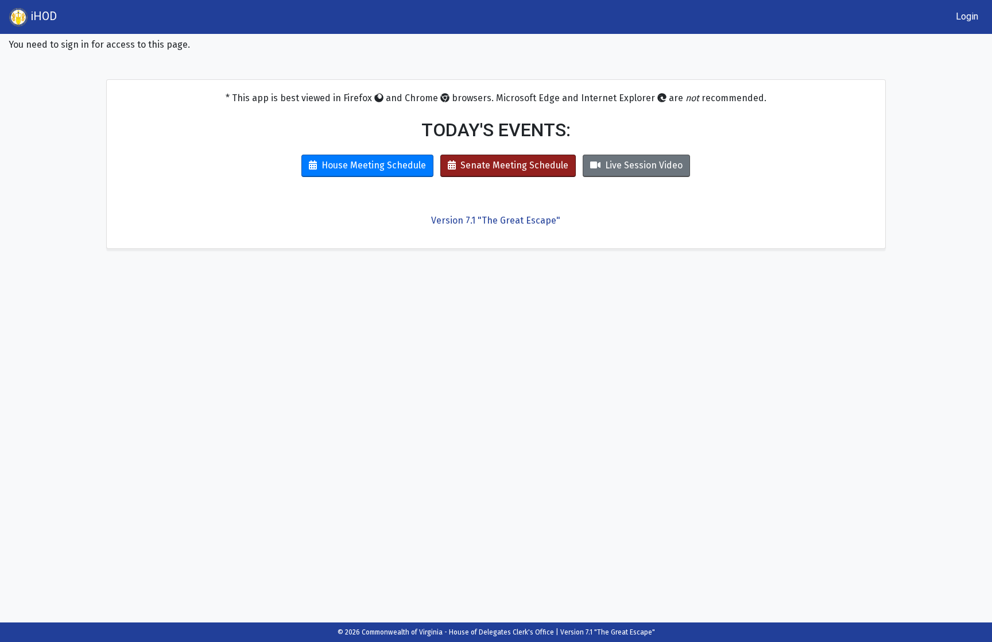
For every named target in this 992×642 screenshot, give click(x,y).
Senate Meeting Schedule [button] (514, 165)
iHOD (42, 16)
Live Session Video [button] (644, 165)
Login (967, 16)
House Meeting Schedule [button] (373, 165)
